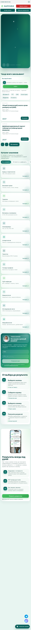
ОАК (17, 94)
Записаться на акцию (15, 59)
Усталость (13, 97)
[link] (15, 111)
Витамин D (6, 94)
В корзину (24, 118)
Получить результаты (23, 10)
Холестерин (24, 94)
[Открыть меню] (29, 1)
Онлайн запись (7, 10)
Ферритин (5, 97)
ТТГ (12, 94)
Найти (15, 86)
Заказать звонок (23, 6)
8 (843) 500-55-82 (5, 2)
